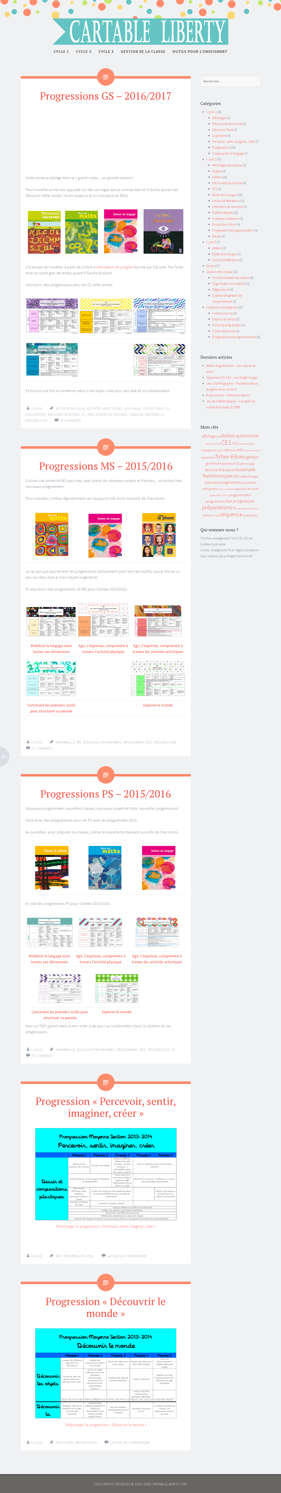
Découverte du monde (227, 124)
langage (136, 414)
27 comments (70, 421)
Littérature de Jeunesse (227, 207)
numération (249, 483)
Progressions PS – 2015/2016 (105, 793)
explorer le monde (63, 414)
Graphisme (219, 136)
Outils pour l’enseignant (199, 51)
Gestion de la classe (143, 51)
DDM (227, 450)
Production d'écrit (224, 224)
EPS (214, 189)
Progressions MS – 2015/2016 (106, 466)
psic (90, 1256)
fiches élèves (230, 456)
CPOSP (148, 409)
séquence (231, 514)
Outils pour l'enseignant (222, 307)
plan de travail (250, 489)
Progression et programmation (233, 230)
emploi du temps (251, 450)
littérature (226, 469)
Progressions (221, 147)
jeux (243, 463)
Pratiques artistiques (225, 218)
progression (36, 421)
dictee (233, 450)
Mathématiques (222, 212)
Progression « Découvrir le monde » (106, 1307)
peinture (223, 489)
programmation (240, 495)
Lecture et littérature (225, 201)
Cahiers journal (222, 313)
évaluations (35, 414)
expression (208, 457)
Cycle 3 (106, 51)
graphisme (228, 464)
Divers (210, 266)
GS (83, 414)
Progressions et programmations (234, 337)
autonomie (247, 436)
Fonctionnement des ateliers (231, 278)
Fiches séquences (223, 331)
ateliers (227, 435)
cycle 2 (220, 450)
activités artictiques (104, 409)
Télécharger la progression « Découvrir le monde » (105, 1424)
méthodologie (249, 476)
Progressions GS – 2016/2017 (106, 95)
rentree (207, 515)
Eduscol (162, 409)
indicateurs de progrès (114, 266)
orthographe (210, 489)
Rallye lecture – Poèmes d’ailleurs (228, 395)
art (58, 1256)
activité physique (70, 409)
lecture (211, 469)
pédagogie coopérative (247, 508)
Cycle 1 (61, 51)
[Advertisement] (105, 138)
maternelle (154, 414)
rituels (216, 515)
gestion (252, 457)
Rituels (216, 236)
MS (79, 742)
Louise (36, 409)
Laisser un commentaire (130, 1443)
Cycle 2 (84, 51)
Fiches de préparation (226, 325)
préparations (217, 507)
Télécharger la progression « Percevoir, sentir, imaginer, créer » (106, 1226)
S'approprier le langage (228, 153)
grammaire (213, 463)
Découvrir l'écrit (222, 130)
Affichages (219, 118)
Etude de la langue (224, 195)
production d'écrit (218, 495)
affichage (132, 409)
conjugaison (208, 450)
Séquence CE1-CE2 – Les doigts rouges (232, 377)
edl (240, 449)
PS (174, 1050)
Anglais (217, 171)
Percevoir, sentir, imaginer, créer (233, 141)
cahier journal (213, 443)
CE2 (235, 443)
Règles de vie (220, 289)
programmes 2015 (137, 742)
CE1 (226, 442)
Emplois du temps (223, 319)
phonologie (234, 489)
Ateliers (217, 177)
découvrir (64, 1443)
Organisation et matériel (228, 284)
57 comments (42, 748)
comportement (247, 443)
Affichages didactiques (227, 165)
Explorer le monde (158, 705)
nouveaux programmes (102, 742)
